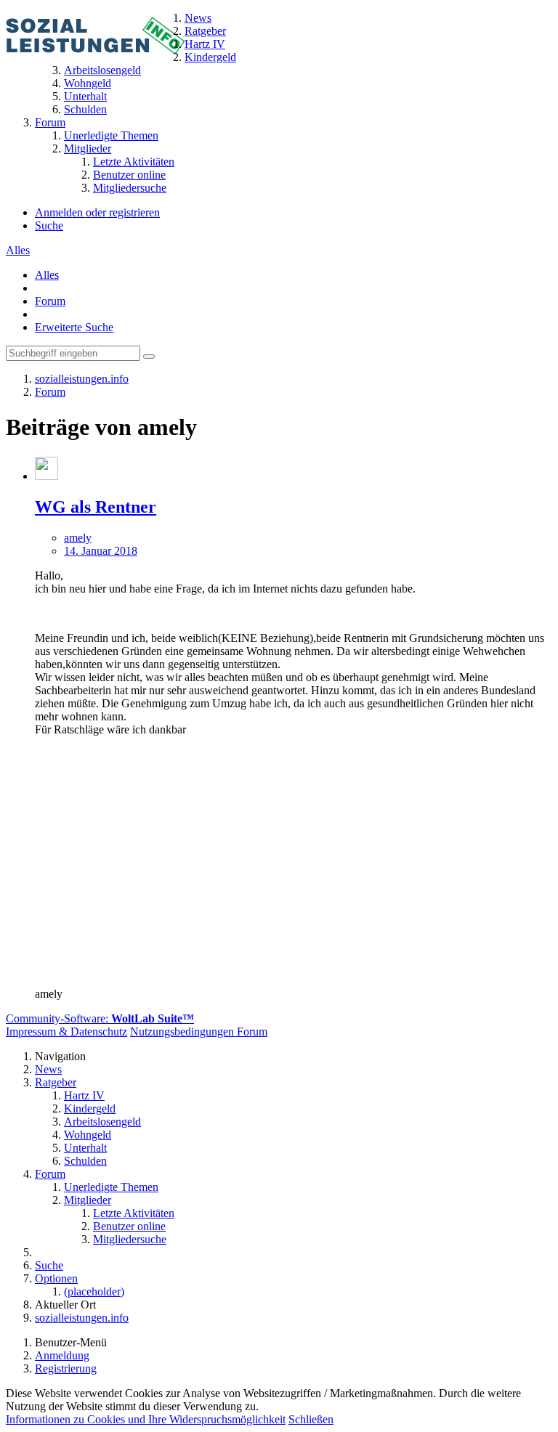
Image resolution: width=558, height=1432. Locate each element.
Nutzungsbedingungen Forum (198, 1031)
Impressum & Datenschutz (66, 1031)
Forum (50, 301)
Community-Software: (100, 1018)
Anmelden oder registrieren (97, 212)
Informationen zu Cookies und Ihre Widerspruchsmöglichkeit (146, 1419)
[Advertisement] (293, 849)
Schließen (310, 1419)
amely (78, 538)
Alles (18, 250)
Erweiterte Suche (74, 327)
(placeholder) (94, 1291)
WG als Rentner (95, 506)
